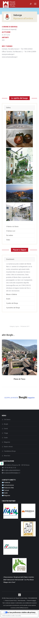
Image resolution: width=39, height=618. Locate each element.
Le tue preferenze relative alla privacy (21, 612)
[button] (4, 359)
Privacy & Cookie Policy (11, 600)
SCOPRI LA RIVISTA (19, 397)
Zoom (17, 357)
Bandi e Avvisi (8, 446)
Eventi (6, 428)
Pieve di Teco (19, 379)
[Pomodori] (19, 138)
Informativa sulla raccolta (11, 616)
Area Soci (7, 456)
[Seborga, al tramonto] (19, 193)
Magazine (7, 442)
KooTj (34, 600)
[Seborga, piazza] (19, 120)
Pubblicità (7, 482)
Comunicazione (9, 485)
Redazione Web (9, 488)
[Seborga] (19, 212)
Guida (6, 437)
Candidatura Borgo (10, 451)
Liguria (17, 326)
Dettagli (22, 357)
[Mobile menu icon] (35, 4)
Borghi (6, 424)
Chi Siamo (7, 419)
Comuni (6, 490)
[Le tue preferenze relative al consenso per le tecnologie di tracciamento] (2, 463)
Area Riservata (21, 600)
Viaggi (6, 433)
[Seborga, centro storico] (19, 166)
